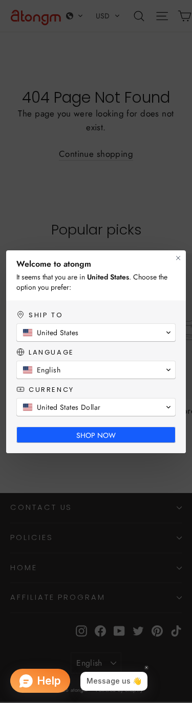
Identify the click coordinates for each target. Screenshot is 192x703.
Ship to (46, 315)
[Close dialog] (178, 258)
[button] (96, 332)
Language (51, 352)
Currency (51, 389)
